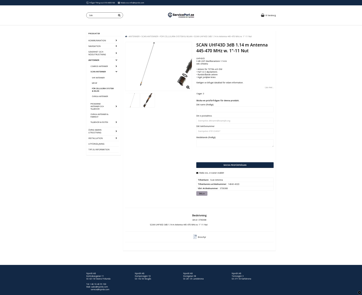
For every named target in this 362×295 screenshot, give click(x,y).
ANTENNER (93, 60)
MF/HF (94, 83)
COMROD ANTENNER (99, 66)
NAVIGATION (94, 46)
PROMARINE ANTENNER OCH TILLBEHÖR (97, 106)
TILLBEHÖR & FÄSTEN (99, 122)
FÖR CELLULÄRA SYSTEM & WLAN (103, 89)
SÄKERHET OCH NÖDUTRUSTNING (97, 53)
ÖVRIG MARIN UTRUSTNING (94, 131)
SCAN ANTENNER (98, 71)
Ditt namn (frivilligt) (205, 104)
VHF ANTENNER (98, 77)
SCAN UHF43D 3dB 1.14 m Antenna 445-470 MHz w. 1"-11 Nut (223, 36)
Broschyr (202, 237)
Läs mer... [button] (269, 87)
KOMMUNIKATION (97, 40)
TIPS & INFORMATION (98, 149)
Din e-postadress (204, 115)
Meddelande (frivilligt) (206, 137)
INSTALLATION (95, 138)
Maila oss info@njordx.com (132, 2)
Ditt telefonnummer (205, 126)
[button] (268, 15)
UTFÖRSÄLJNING (96, 143)
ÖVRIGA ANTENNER (100, 96)
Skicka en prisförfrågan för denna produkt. (217, 100)
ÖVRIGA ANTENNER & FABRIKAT (99, 115)
